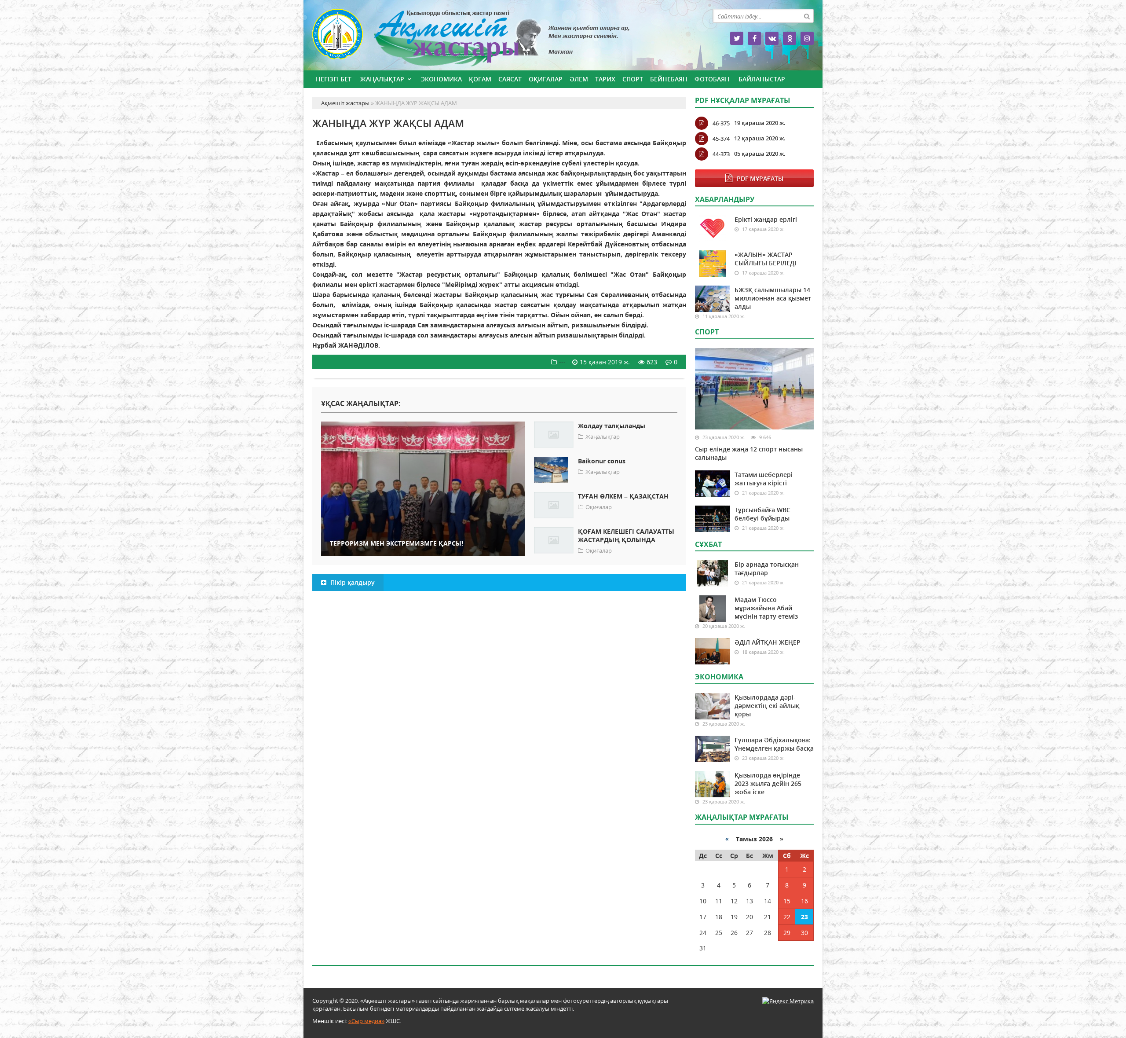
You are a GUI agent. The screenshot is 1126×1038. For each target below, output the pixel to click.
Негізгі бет (333, 79)
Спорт (632, 79)
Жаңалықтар (382, 79)
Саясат (510, 79)
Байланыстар (761, 79)
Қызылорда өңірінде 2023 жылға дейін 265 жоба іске (768, 783)
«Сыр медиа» (366, 1021)
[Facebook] (754, 38)
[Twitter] (736, 38)
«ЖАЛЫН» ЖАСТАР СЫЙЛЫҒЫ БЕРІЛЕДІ (765, 258)
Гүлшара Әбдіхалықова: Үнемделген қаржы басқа (774, 744)
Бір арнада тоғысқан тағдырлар (767, 568)
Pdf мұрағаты (760, 178)
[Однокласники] (789, 38)
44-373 (721, 154)
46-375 (721, 123)
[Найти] (806, 15)
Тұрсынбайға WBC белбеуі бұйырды (762, 514)
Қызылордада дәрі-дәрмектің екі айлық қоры (767, 705)
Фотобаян (712, 79)
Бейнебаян (668, 79)
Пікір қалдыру (352, 582)
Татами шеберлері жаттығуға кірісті (764, 478)
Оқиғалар (546, 79)
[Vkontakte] (772, 38)
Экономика (441, 79)
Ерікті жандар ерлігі (766, 219)
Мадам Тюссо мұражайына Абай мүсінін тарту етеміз (766, 607)
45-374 (721, 139)
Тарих (605, 79)
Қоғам (480, 79)
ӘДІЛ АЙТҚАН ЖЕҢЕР (768, 642)
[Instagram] (807, 38)
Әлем (579, 79)
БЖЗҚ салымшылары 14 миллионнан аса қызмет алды (773, 298)
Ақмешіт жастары (499, 38)
